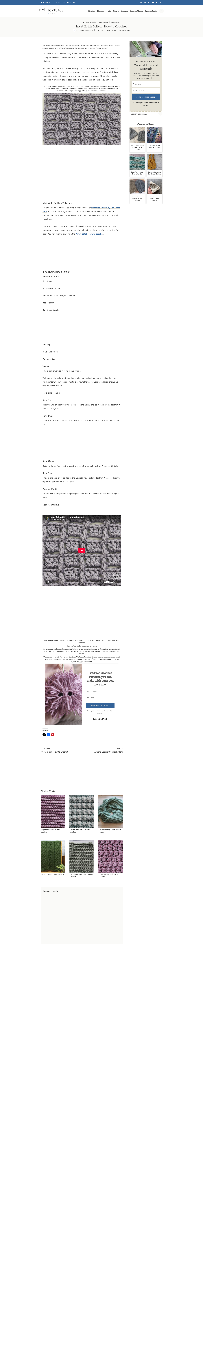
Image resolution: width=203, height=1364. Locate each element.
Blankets (100, 11)
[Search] (160, 113)
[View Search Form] (161, 11)
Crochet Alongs (136, 11)
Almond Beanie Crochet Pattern (108, 750)
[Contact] (160, 2)
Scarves (124, 11)
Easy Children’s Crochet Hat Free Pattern (154, 199)
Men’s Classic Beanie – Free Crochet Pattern (137, 147)
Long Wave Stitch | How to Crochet (137, 173)
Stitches (91, 11)
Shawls (116, 11)
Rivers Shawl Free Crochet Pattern (154, 146)
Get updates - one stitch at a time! (59, 2)
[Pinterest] (145, 2)
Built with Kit (100, 719)
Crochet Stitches (124, 30)
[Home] (83, 22)
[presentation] (53, 811)
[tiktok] (149, 2)
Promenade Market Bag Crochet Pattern (154, 173)
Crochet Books (151, 11)
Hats (109, 11)
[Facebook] (137, 2)
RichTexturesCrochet (86, 30)
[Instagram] (141, 2)
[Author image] (74, 30)
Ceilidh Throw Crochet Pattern (52, 874)
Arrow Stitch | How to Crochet (89, 234)
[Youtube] (153, 2)
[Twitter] (156, 2)
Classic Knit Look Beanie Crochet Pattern (137, 199)
